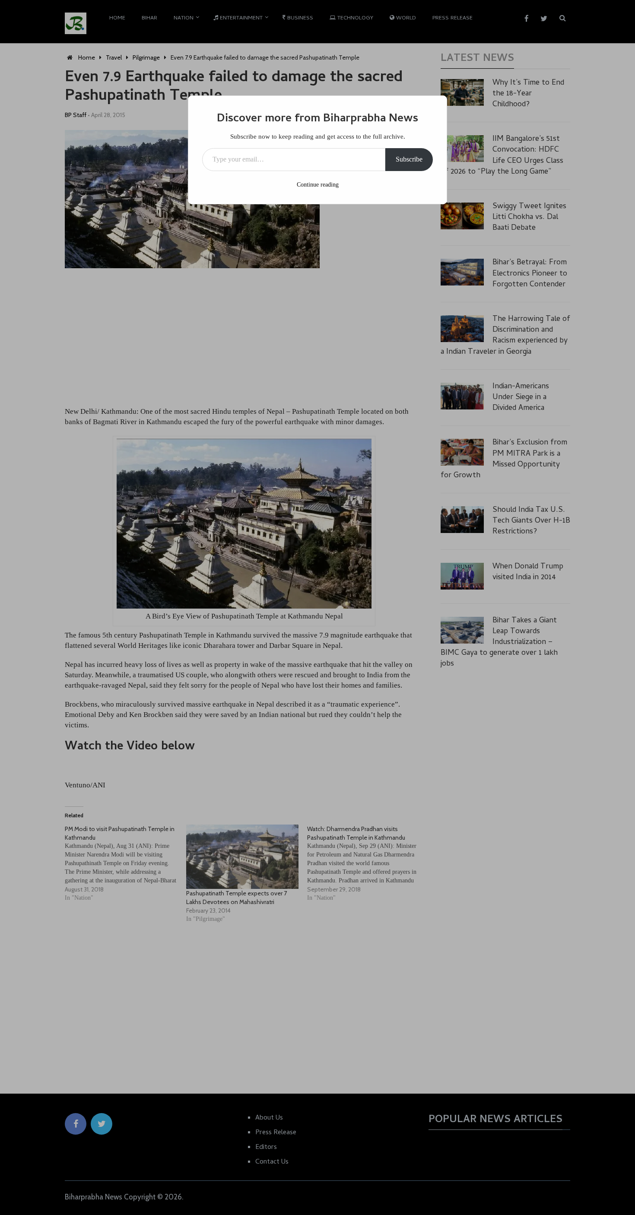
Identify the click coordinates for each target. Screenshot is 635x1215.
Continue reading (318, 184)
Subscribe (409, 159)
